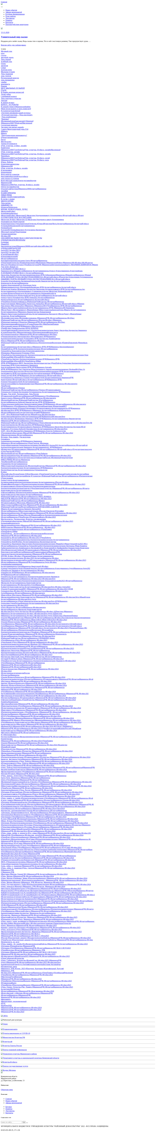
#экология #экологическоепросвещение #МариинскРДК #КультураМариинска (31, 554)
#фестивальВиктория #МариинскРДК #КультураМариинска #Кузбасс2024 (30, 704)
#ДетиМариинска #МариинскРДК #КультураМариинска (23, 663)
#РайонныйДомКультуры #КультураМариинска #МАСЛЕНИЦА (26, 497)
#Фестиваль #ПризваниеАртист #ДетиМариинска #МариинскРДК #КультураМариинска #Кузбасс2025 (41, 888)
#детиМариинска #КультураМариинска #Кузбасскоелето (23, 593)
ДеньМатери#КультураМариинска (14, 462)
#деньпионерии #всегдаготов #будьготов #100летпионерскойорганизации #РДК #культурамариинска (40, 371)
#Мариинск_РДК (7, 971)
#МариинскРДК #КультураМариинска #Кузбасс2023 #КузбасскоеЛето (28, 579)
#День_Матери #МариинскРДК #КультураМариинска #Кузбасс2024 (27, 876)
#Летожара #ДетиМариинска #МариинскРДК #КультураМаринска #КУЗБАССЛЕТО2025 (36, 948)
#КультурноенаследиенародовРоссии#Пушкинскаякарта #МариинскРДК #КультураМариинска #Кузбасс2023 (43, 560)
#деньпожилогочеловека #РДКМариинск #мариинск (21, 441)
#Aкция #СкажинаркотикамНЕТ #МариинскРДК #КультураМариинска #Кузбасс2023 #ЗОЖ (37, 589)
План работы (10, 16)
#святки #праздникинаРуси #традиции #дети (18, 285)
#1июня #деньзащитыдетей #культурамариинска (20, 382)
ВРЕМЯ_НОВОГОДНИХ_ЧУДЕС (14, 209)
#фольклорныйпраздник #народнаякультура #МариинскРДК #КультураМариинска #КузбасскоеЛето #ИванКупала (45, 597)
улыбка (4, 82)
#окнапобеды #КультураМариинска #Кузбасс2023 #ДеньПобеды (26, 538)
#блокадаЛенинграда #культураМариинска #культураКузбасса (25, 300)
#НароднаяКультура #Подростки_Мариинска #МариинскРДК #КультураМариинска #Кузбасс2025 (39, 917)
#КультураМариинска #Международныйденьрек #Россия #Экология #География (32, 511)
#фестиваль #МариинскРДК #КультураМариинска (20, 733)
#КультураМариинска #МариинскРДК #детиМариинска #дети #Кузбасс (29, 562)
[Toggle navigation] (2, 6)
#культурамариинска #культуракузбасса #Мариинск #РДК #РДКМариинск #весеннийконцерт (37, 347)
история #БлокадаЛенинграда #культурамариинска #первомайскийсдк (28, 293)
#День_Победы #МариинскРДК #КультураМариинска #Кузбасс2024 (27, 765)
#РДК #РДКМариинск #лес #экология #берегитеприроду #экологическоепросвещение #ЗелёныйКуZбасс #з (43, 369)
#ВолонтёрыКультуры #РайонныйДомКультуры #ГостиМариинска (27, 400)
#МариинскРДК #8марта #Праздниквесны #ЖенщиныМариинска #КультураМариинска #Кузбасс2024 (41, 720)
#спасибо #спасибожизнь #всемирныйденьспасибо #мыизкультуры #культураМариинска (35, 281)
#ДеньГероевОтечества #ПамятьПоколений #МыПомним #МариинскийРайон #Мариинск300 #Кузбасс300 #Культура (47, 263)
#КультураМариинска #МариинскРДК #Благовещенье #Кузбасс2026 (27, 991)
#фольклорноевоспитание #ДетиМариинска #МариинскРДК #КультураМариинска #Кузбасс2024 (39, 772)
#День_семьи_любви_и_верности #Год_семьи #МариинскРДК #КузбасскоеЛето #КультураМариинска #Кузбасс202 (46, 833)
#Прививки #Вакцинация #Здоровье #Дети (18, 353)
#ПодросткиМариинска (10, 675)
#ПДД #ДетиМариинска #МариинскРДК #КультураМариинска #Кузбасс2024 (31, 716)
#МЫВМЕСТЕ (7, 205)
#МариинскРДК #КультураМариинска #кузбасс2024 (21, 841)
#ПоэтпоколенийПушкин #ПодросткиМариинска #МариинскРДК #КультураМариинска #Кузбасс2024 (41, 784)
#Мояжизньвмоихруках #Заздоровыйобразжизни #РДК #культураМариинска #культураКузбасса (38, 287)
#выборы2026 (6, 1005)
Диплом (4, 100)
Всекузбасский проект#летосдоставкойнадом (18, 180)
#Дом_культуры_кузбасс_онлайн (14, 146)
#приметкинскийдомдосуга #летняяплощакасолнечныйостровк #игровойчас (31, 964)
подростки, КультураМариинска (13, 316)
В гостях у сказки (8, 199)
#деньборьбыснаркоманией (11, 564)
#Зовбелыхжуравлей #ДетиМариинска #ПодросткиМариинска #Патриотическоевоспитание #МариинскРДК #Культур (47, 909)
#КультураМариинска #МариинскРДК (16, 995)
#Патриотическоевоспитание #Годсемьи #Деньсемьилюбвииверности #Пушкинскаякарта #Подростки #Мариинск (45, 825)
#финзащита (6, 999)
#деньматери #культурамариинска (14, 464)
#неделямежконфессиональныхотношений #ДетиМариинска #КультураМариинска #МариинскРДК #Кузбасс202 (45, 694)
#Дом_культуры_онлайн (10, 152)
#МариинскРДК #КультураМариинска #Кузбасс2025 (21, 979)
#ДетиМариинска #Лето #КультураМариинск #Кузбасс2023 (24, 640)
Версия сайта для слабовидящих (13, 45)
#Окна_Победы (7, 162)
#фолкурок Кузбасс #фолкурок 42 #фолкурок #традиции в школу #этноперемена (32, 219)
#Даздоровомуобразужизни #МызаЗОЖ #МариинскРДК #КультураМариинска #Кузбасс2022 (37, 433)
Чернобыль (5, 156)
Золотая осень (6, 70)
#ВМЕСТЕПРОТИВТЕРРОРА (13, 197)
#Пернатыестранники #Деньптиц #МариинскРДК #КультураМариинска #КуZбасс (33, 322)
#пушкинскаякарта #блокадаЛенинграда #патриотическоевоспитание (28, 486)
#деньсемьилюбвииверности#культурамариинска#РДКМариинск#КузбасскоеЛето (33, 416)
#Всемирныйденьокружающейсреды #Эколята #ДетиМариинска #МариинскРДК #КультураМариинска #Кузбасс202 (46, 782)
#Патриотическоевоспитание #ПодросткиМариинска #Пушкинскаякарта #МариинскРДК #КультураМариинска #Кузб (47, 679)
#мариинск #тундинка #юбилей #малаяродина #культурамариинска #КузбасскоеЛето (34, 429)
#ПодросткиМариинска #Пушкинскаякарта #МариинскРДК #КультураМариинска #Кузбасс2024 (38, 698)
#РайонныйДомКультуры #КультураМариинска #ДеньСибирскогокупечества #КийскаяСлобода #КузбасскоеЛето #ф (46, 423)
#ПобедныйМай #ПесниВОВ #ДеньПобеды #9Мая (21, 361)
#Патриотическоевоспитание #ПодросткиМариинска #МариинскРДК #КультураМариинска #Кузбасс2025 (42, 903)
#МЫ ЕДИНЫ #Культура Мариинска (15, 460)
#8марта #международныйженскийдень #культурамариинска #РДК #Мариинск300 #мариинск (37, 308)
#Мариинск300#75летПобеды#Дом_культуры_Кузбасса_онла (25, 160)
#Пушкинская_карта (9, 966)
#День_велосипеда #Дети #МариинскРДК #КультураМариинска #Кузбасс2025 (31, 930)
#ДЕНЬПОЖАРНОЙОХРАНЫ (13, 240)
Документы (10, 18)
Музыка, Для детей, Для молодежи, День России (20, 394)
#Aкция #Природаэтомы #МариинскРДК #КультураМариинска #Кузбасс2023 (31, 622)
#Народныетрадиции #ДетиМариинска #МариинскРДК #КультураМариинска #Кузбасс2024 (37, 706)
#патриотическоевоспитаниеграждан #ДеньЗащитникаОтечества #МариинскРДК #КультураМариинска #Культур (45, 488)
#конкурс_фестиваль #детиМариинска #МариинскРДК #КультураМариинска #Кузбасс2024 (36, 759)
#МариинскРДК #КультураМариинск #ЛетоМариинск (22, 421)
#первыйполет (6, 228)
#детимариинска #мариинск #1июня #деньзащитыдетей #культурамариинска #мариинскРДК (37, 378)
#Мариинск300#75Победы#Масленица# (16, 123)
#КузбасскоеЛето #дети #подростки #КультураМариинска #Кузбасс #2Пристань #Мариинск (37, 611)
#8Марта (4, 131)
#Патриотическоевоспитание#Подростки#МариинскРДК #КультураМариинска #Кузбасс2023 (37, 648)
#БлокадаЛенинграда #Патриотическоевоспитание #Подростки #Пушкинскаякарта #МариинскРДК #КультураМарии (47, 901)
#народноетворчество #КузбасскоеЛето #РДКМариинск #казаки (26, 425)
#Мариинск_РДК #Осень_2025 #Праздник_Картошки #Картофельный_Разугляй (32, 969)
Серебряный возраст (9, 96)
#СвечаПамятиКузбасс (10, 254)
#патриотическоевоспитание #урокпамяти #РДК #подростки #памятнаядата (30, 339)
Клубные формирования (15, 14)
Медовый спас (6, 51)
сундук (3, 55)
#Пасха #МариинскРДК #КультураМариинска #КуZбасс (23, 341)
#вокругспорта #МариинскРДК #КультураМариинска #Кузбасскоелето (28, 398)
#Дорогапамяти (7, 478)
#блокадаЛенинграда (9, 207)
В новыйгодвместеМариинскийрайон (15, 107)
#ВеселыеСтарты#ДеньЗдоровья (13, 232)
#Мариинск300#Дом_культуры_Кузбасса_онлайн (20, 185)
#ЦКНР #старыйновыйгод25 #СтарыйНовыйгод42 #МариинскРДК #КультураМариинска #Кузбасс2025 (41, 893)
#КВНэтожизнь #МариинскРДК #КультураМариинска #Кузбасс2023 (28, 527)
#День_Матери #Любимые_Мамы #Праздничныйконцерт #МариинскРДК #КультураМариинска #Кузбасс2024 (44, 878)
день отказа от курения (10, 178)
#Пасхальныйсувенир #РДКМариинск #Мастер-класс (22, 326)
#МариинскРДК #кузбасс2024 (12, 1012)
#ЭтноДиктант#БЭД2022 (10, 451)
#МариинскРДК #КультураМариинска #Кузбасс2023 (21, 536)
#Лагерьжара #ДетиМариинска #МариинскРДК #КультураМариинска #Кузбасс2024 (33, 817)
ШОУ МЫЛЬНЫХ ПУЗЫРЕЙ (13, 88)
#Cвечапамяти (6, 170)
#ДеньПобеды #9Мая (9, 531)
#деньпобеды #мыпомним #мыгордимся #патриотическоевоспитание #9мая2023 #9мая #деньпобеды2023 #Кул (44, 544)
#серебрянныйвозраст (9, 213)
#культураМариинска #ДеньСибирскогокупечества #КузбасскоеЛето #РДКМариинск (34, 601)
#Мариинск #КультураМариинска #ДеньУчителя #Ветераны (24, 443)
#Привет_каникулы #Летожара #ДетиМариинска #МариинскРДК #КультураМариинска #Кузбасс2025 (41, 927)
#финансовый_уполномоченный (13, 1001)
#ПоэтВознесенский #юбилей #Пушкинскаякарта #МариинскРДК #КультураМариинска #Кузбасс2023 (41, 550)
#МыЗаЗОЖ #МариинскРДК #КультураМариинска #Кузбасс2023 (26, 499)
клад (2, 53)
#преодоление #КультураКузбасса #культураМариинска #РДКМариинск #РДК (31, 380)
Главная (4, 2)
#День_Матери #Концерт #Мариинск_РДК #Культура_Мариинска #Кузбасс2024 (32, 882)
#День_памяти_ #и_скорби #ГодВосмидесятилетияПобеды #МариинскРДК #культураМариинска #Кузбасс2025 (44, 944)
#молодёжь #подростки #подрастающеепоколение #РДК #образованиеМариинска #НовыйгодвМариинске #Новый (46, 275)
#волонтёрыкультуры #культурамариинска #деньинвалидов (24, 470)
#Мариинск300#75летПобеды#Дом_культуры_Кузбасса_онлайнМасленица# (31, 150)
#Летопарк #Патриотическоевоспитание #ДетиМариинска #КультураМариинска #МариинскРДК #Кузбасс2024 (44, 823)
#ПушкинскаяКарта (8, 983)
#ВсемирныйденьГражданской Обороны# (17, 121)
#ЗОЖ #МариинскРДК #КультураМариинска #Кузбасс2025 (24, 905)
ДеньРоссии (5, 386)
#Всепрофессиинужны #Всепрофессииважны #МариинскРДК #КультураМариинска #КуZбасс (38, 318)
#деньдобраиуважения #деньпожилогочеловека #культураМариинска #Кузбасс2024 (33, 864)
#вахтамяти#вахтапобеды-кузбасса (14, 176)
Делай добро (6, 94)
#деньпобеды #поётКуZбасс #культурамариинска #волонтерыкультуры (28, 542)
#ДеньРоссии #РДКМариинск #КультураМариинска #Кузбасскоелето (28, 572)
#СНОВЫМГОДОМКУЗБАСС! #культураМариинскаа (22, 273)
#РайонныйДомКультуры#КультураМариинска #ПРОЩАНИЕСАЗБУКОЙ (30, 507)
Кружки (8, 1107)
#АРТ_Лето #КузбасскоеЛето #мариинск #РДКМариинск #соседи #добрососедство (33, 431)
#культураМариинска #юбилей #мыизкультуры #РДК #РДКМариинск (28, 402)
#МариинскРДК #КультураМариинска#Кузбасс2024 (21, 667)
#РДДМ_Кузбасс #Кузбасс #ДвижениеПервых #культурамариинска (27, 556)
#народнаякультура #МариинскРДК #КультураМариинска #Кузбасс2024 (29, 730)
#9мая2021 (5, 244)
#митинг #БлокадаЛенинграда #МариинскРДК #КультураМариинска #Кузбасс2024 (33, 683)
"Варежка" (5, 119)
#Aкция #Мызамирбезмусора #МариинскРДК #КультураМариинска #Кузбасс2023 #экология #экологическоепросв (45, 618)
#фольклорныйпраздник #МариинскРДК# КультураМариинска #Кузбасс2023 (31, 525)
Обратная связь (7, 1090)
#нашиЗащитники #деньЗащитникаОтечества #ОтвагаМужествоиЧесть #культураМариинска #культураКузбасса (45, 224)
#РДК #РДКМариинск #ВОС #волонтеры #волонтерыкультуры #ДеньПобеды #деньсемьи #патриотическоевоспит (45, 363)
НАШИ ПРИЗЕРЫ (8, 193)
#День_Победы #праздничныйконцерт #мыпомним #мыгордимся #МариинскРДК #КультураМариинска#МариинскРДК (48, 767)
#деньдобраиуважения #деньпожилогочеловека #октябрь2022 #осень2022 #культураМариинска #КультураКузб (44, 445)
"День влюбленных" (9, 117)
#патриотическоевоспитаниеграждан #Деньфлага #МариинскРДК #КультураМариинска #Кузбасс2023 (41, 632)
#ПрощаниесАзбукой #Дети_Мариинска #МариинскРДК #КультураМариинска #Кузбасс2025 (37, 919)
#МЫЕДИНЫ (6, 195)
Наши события (11, 10)
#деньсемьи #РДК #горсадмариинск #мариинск (19, 365)
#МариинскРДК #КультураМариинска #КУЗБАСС (20, 934)
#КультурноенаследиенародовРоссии (15, 673)
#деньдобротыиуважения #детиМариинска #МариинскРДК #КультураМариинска (33, 687)
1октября (4, 191)
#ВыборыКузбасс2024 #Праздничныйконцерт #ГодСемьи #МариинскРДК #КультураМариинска (38, 856)
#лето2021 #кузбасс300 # (10, 250)
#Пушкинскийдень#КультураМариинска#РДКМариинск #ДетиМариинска (30, 396)
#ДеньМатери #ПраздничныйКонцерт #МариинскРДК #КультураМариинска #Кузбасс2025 (36, 981)
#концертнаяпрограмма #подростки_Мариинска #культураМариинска (28, 913)
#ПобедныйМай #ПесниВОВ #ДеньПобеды (18, 357)
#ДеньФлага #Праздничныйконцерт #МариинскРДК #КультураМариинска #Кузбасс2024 (35, 837)
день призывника (8, 80)
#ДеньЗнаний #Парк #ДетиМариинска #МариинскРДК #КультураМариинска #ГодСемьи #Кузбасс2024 (41, 847)
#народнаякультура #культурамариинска (16, 490)
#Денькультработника (9, 137)
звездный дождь (7, 57)
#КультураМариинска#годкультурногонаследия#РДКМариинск (25, 412)
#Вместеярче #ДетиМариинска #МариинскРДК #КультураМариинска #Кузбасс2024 (33, 710)
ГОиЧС (4, 90)
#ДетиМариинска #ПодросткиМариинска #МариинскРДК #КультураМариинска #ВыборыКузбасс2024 (41, 852)
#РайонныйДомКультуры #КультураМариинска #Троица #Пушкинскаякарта (31, 390)
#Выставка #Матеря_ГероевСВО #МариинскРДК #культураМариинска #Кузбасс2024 (34, 874)
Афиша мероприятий (13, 12)
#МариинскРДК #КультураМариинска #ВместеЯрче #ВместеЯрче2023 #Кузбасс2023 (34, 620)
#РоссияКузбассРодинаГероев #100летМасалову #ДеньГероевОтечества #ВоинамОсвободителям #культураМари (45, 474)
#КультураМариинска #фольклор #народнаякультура (21, 609)
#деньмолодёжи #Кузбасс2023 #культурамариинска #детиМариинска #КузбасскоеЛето (34, 591)
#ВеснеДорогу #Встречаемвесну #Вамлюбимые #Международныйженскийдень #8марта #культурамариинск (43, 310)
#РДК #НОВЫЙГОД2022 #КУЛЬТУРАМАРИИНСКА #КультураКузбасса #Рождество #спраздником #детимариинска (47, 277)
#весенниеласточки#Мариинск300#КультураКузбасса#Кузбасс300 (26, 246)
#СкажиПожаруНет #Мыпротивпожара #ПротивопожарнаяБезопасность (29, 332)
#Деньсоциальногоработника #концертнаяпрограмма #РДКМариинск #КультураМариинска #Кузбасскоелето (43, 404)
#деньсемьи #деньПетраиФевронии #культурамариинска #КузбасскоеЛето (30, 603)
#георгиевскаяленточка (10, 164)
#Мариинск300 (7, 166)
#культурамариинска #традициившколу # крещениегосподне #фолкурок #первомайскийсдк (37, 291)
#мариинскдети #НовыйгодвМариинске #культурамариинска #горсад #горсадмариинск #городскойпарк (42, 271)
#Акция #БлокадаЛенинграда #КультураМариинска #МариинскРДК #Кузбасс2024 (33, 677)
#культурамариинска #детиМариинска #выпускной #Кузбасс (24, 566)
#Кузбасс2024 (6, 671)
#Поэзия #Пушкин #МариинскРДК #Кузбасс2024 (20, 774)
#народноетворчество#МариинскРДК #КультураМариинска (24, 646)
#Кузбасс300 (6, 236)
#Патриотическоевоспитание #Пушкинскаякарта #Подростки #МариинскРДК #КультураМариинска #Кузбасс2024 (45, 757)
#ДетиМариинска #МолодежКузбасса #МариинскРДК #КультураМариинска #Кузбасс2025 (36, 911)
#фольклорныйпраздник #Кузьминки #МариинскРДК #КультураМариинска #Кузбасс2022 (36, 455)
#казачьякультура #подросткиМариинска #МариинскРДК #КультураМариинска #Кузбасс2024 (37, 858)
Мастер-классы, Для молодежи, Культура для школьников (23, 519)
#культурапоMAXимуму (10, 989)
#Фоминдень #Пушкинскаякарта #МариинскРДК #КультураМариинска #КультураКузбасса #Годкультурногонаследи (46, 449)
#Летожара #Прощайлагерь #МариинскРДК (18, 946)
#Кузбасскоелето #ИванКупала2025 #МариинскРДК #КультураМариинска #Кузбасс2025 (35, 956)
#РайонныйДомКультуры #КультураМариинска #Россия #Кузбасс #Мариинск (31, 320)
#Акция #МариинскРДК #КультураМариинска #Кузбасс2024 (24, 743)
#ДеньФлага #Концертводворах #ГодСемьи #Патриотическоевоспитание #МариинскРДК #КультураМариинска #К (46, 839)
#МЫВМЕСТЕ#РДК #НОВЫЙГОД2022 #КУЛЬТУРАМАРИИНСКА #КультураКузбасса (35, 279)
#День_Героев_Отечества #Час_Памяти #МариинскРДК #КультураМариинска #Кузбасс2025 (37, 987)
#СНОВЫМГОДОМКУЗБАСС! (13, 269)
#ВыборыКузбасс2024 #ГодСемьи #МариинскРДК (20, 854)
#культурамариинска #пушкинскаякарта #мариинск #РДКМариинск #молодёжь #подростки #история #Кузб (43, 427)
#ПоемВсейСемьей (8, 747)
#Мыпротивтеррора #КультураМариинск (17, 435)
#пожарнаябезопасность (10, 523)
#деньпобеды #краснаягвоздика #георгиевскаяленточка (22, 351)
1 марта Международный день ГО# (14, 129)
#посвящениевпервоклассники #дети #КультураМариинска (24, 261)
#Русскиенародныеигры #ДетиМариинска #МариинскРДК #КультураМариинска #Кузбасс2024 (38, 796)
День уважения (7, 74)
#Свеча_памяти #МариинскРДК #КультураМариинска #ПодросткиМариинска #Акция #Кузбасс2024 (40, 800)
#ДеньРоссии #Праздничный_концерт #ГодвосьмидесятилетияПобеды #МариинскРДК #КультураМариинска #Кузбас (47, 940)
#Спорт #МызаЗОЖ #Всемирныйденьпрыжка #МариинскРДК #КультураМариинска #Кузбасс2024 (39, 819)
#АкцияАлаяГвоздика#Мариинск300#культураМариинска (23, 189)
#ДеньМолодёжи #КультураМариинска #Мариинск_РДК (23, 950)
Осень (3, 64)
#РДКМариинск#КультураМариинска (15, 575)
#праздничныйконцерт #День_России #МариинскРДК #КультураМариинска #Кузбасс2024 (36, 790)
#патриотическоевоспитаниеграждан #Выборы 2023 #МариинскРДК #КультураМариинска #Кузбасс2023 (42, 644)
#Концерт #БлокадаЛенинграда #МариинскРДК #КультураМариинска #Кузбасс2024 (34, 685)
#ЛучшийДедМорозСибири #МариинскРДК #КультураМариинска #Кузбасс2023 (32, 659)
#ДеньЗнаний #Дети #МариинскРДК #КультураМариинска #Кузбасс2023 (29, 642)
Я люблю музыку (7, 103)
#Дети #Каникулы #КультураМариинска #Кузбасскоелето (23, 607)
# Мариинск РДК (7, 872)
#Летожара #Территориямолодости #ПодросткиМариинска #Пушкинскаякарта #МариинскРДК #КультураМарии (46, 813)
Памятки (8, 20)
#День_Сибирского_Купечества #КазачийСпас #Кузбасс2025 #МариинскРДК (31, 960)
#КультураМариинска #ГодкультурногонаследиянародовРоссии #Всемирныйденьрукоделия (37, 458)
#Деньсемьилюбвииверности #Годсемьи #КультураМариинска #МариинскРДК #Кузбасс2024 (37, 827)
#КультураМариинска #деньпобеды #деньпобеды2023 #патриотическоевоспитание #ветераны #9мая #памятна (44, 546)
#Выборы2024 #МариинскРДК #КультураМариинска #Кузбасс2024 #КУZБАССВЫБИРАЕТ (37, 726)
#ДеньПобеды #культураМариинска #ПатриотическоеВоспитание (27, 533)
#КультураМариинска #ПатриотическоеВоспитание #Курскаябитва (27, 630)
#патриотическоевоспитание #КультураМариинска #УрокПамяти (26, 529)
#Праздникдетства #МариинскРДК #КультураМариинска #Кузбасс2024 (29, 749)
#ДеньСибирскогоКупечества (12, 958)
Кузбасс (4, 472)
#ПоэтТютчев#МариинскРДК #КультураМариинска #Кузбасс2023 (26, 655)
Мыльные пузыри (8, 72)
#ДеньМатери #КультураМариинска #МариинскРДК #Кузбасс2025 (27, 975)
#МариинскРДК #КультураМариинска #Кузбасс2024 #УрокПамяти (27, 741)
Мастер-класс (6, 142)
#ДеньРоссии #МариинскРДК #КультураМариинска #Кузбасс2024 (27, 788)
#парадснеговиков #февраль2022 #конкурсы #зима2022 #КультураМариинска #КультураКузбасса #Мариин (42, 304)
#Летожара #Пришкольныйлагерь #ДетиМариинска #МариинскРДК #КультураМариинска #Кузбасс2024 (42, 802)
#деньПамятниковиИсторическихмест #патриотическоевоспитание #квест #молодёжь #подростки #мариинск (44, 330)
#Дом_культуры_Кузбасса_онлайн (14, 168)
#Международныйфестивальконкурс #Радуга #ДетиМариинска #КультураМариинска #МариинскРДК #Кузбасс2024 (46, 786)
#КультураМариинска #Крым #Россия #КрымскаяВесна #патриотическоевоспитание (34, 515)
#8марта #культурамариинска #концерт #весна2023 (21, 509)
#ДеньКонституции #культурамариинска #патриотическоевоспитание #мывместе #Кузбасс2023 (38, 661)
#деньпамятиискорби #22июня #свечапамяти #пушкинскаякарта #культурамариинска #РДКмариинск (40, 408)
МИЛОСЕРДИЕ (7, 201)
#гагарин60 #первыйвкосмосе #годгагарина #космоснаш (23, 230)
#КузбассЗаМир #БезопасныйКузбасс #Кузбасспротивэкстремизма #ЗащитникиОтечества (36, 923)
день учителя (6, 76)
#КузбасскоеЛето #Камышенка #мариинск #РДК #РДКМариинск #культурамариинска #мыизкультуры (41, 419)
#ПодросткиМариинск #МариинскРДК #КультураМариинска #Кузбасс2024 (30, 714)
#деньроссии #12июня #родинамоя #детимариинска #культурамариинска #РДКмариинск (35, 392)
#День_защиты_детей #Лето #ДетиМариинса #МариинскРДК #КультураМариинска (33, 776)
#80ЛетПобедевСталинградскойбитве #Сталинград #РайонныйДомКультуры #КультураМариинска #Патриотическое (47, 476)
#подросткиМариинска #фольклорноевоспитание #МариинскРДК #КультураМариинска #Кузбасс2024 (41, 737)
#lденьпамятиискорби (9, 256)
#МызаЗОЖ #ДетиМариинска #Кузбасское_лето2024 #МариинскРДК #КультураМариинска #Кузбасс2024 (42, 835)
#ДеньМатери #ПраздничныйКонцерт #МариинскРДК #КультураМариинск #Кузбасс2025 (36, 985)
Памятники (5, 148)
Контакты (9, 22)
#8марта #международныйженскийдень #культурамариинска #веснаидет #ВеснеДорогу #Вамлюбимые (41, 314)
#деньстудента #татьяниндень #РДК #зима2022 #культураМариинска (28, 297)
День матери (6, 203)
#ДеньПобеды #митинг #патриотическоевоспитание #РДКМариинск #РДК (30, 359)
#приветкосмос (7, 739)
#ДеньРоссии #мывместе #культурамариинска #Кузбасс (22, 570)
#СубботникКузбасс (9, 735)
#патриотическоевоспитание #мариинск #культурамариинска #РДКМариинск (31, 447)
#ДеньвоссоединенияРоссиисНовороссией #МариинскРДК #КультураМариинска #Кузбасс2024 (38, 860)
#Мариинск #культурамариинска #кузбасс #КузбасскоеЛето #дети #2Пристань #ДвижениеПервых (39, 616)
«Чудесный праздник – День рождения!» (17, 115)
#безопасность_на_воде (10, 942)
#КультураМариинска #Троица (13, 388)
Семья (3, 68)
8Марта (4, 133)
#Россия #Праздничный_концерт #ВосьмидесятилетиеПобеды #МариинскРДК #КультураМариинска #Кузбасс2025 (46, 938)
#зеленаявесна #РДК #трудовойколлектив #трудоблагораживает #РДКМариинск (32, 373)
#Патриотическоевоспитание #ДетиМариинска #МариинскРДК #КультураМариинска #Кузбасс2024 (41, 712)
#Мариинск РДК (7, 870)
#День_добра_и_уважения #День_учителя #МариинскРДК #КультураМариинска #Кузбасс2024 (38, 868)
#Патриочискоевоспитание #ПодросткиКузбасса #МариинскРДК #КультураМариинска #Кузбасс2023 (40, 652)
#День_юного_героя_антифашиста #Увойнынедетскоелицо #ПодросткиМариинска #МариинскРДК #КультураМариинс (47, 921)
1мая (3, 345)
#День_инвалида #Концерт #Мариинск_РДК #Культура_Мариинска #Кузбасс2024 (33, 886)
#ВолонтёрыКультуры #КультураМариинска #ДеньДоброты (24, 453)
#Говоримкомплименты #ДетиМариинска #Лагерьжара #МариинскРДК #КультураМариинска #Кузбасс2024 (43, 806)
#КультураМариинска (9, 258)
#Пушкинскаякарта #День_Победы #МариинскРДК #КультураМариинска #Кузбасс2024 (35, 763)
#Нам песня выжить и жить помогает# (16, 109)
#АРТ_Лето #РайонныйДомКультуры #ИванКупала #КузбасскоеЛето (28, 414)
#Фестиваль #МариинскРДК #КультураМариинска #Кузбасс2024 (26, 681)
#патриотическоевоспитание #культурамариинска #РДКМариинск (27, 468)
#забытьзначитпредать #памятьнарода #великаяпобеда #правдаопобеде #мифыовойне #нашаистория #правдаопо (45, 548)
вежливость (5, 84)
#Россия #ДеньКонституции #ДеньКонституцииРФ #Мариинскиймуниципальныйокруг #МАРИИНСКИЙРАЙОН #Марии (49, 265)
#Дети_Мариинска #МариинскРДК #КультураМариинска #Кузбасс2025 (29, 925)
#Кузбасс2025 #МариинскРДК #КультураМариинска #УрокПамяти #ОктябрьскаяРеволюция (37, 973)
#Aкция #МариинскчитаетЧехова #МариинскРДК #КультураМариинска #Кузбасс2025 (34, 907)
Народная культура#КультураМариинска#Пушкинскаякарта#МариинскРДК (30, 552)
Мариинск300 (6, 183)
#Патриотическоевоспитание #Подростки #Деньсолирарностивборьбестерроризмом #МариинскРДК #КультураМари (46, 849)
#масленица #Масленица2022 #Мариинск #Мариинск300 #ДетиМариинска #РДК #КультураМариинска (41, 306)
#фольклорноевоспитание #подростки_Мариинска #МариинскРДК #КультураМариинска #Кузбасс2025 (41, 932)
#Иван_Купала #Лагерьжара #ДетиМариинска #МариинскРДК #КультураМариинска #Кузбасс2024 (39, 821)
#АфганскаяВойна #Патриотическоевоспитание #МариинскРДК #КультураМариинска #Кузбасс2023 (40, 492)
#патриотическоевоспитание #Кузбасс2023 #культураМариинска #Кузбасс (30, 558)
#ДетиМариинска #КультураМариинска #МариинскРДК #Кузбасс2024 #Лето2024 (33, 808)
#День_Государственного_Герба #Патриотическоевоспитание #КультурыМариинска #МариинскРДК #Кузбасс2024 (46, 884)
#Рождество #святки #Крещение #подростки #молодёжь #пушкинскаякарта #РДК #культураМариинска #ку (43, 289)
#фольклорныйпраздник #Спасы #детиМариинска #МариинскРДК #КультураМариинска (35, 845)
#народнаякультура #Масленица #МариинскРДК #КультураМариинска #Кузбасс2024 (34, 724)
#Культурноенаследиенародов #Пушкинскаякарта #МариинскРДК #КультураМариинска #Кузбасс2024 (41, 708)
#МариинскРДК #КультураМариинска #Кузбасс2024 (21, 689)
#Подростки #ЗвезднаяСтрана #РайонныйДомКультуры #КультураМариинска (31, 657)
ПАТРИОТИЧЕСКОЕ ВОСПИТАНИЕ (16, 217)
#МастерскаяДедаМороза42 (11, 977)
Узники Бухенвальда (9, 144)
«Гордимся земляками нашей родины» (16, 113)
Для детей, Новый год (9, 267)
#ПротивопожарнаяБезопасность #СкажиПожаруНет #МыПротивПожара (30, 324)
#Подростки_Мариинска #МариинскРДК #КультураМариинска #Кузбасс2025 (31, 915)
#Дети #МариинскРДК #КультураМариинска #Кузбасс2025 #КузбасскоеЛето (31, 962)
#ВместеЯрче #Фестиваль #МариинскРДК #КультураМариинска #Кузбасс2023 (31, 595)
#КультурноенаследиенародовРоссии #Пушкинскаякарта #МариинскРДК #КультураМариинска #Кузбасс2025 (44, 897)
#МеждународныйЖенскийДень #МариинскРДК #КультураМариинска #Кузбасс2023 (34, 505)
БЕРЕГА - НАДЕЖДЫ (10, 105)
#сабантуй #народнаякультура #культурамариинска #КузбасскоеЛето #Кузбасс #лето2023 (35, 587)
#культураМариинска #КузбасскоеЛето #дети (18, 599)
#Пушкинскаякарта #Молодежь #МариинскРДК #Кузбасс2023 (25, 503)
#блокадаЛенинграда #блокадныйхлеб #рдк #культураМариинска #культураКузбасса (34, 295)
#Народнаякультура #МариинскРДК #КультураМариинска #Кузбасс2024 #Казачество (34, 745)
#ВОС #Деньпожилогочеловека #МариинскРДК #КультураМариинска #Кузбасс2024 (34, 862)
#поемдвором (6, 172)
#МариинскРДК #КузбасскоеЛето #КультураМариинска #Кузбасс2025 (28, 954)
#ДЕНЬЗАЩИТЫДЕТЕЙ (11, 248)
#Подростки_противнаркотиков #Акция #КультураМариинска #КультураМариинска (34, 811)
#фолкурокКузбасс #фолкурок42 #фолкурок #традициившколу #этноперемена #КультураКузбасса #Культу (42, 215)
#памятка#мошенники (9, 702)
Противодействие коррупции (16, 24)
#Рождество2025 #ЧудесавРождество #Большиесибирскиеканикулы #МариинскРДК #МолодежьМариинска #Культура (47, 891)
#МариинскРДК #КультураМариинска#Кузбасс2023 (21, 665)
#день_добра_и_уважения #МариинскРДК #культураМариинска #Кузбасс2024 (31, 866)
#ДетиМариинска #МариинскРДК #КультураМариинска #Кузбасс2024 (28, 691)
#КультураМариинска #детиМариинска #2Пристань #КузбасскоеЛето (28, 636)
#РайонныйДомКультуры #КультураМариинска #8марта (23, 501)
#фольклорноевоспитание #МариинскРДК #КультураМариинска (26, 753)
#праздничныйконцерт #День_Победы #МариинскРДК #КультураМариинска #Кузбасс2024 (36, 761)
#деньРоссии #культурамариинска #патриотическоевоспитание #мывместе (30, 577)
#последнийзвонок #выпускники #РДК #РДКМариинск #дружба (26, 367)
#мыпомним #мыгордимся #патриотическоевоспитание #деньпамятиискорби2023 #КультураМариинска (41, 581)
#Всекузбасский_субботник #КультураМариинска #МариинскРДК (27, 993)
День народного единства (11, 98)
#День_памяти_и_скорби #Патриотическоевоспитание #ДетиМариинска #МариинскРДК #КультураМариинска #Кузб (47, 798)
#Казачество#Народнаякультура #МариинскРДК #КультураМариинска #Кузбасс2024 (34, 769)
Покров (4, 86)
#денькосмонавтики (8, 234)
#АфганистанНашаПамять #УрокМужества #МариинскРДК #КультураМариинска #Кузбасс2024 (38, 700)
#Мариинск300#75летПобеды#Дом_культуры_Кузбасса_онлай (25, 158)
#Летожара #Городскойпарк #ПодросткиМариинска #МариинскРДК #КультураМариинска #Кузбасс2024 (42, 792)
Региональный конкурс (10, 78)
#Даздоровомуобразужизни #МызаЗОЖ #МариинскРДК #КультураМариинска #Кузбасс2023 (37, 521)
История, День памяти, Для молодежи (16, 437)
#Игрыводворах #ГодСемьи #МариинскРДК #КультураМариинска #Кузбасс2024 (32, 843)
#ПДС (3, 1003)
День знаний (6, 59)
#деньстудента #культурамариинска (15, 480)
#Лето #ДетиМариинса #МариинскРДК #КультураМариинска (25, 780)
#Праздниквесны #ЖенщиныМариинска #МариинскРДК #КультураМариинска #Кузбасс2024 (37, 718)
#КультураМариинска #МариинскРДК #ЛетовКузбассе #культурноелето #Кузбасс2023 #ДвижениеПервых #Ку (44, 628)
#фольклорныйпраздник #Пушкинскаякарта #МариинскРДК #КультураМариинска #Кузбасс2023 (39, 513)
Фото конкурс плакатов (10, 174)
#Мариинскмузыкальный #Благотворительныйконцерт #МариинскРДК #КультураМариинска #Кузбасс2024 (44, 880)
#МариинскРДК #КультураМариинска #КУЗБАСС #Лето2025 (25, 936)
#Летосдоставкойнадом (10, 187)
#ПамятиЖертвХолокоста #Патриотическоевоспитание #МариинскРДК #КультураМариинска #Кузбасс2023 (43, 484)
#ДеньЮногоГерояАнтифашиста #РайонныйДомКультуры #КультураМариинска (32, 302)
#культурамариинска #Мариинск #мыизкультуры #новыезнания (26, 312)
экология (4, 66)
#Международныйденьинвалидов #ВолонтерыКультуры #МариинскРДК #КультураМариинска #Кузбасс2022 (43, 466)
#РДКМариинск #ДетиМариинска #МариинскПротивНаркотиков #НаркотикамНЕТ (34, 406)
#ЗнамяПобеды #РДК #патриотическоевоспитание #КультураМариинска (29, 349)
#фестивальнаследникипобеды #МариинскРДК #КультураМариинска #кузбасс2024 (33, 696)
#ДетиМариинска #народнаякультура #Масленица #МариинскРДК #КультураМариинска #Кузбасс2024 (41, 722)
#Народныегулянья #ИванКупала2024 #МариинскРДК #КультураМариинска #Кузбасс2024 (36, 829)
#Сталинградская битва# (10, 111)
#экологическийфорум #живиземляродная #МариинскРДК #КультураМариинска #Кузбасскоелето (39, 384)
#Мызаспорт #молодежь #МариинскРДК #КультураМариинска (25, 650)
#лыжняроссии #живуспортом (12, 222)
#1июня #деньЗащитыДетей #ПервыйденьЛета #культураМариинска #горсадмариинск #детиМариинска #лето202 (45, 568)
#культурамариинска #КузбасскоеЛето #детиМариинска (23, 585)
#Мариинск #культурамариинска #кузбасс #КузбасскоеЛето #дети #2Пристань (31, 613)
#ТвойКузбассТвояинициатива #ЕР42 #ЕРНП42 (19, 328)
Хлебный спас (6, 61)
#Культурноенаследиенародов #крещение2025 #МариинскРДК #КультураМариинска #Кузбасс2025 (39, 899)
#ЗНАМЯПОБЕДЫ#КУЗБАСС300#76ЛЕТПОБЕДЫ (21, 238)
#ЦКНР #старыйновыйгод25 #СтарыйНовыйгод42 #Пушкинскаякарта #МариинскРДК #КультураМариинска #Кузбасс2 (48, 895)
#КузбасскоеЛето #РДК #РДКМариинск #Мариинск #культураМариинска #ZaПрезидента (36, 410)
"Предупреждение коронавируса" (14, 135)
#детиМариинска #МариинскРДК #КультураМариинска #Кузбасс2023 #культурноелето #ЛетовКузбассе (41, 624)
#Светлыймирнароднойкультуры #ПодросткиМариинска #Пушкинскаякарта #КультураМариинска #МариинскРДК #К (47, 804)
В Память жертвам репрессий (12, 92)
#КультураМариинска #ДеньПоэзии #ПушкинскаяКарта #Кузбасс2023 (28, 517)
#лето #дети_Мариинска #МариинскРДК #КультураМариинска (25, 778)
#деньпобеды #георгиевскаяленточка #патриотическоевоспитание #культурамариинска (35, 540)
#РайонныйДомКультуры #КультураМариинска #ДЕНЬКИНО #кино (28, 638)
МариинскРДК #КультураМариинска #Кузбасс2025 (21, 997)
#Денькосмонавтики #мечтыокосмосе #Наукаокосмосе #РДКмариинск (28, 336)
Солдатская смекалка (9, 125)
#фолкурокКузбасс (8, 211)
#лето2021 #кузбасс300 (10, 252)
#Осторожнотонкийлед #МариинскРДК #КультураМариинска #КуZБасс (29, 334)
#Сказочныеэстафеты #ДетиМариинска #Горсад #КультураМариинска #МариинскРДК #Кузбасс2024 (40, 794)
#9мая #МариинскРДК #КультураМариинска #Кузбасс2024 (24, 755)
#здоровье (5, 242)
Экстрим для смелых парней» (12, 127)
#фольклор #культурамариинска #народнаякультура (21, 583)
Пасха (3, 139)
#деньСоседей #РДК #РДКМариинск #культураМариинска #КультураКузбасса (31, 375)
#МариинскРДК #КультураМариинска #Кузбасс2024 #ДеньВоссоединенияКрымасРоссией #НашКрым (41, 728)
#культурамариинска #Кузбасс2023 (14, 605)
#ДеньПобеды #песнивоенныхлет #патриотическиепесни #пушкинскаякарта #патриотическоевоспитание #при (44, 355)
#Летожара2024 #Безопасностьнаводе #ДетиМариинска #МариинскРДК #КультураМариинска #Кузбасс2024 (43, 815)
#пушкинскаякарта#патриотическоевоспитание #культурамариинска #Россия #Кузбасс (35, 482)
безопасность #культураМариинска (14, 283)
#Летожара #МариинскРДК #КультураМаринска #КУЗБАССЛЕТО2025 (29, 952)
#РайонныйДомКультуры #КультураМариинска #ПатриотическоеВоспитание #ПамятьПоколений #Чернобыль (44, 343)
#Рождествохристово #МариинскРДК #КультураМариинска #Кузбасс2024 (30, 669)
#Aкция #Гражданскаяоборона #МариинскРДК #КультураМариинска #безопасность (33, 634)
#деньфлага (5, 439)
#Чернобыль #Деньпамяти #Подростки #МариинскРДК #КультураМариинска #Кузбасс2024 (37, 751)
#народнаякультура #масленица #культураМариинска (21, 494)
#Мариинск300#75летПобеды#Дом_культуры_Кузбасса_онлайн (26, 154)
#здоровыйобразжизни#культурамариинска (18, 226)
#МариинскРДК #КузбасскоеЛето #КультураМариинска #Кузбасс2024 (28, 831)
